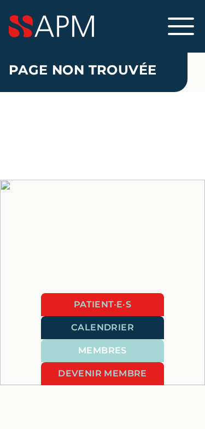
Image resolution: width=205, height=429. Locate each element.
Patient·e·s (102, 304)
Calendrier (102, 327)
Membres (102, 350)
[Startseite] (102, 26)
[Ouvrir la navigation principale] (180, 26)
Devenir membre (102, 373)
